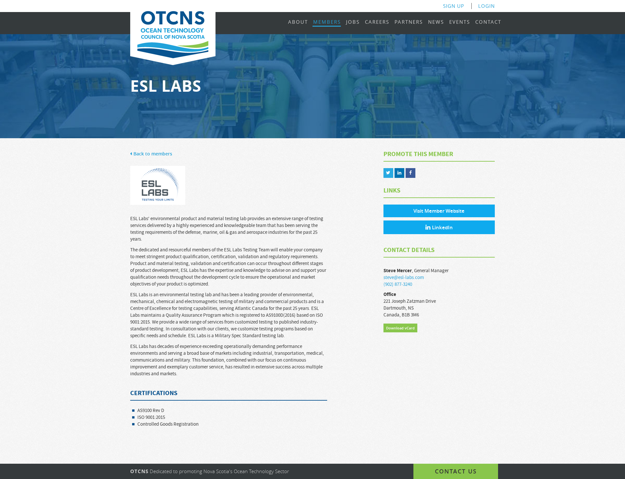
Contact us (456, 471)
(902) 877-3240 (397, 284)
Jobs (353, 22)
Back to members (152, 154)
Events (459, 22)
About (298, 22)
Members (327, 22)
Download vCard (400, 328)
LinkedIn (442, 227)
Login (486, 6)
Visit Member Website (439, 210)
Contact (488, 22)
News (436, 22)
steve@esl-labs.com (403, 277)
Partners (409, 22)
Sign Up (453, 6)
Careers (377, 22)
